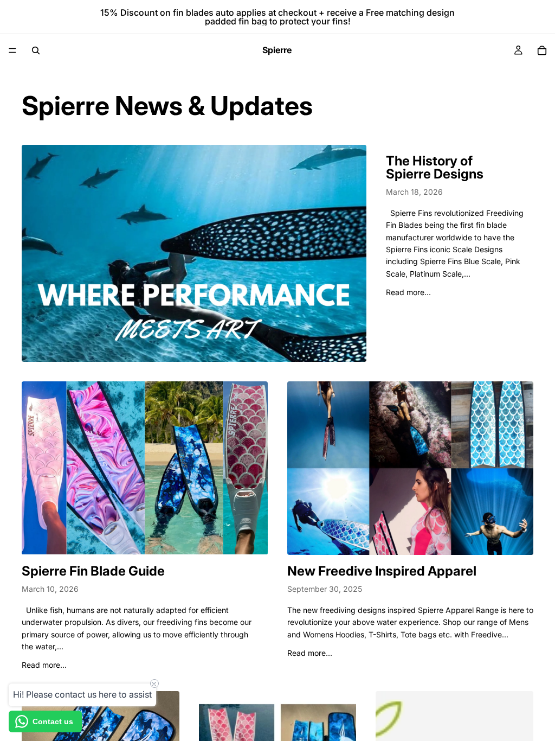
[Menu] (12, 50)
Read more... (408, 292)
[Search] (36, 50)
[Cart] (542, 50)
